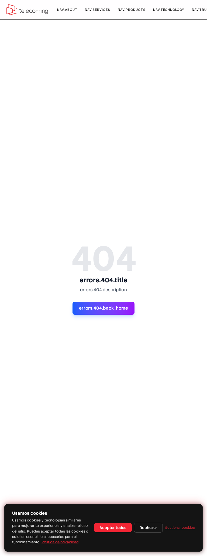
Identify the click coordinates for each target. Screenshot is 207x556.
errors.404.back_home (103, 308)
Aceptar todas (112, 527)
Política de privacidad (60, 542)
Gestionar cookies (180, 528)
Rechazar (148, 527)
